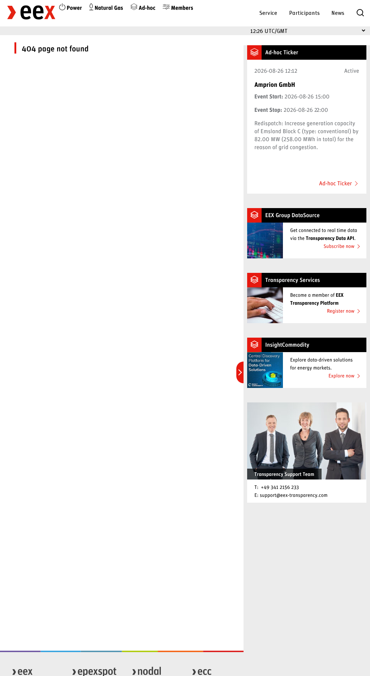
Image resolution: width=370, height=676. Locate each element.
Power (73, 8)
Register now (340, 310)
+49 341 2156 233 (280, 486)
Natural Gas (108, 8)
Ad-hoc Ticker (335, 183)
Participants (304, 12)
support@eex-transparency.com (294, 494)
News (337, 12)
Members (181, 8)
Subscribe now (338, 245)
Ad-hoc (146, 8)
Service (268, 12)
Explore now (341, 375)
